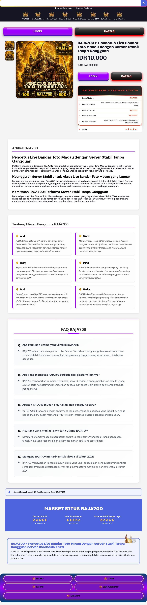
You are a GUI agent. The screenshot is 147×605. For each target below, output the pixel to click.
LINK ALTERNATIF (111, 588)
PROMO (39, 579)
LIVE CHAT (75, 596)
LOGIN (37, 31)
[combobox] (70, 3)
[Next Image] (70, 70)
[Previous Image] (18, 70)
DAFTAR (109, 31)
